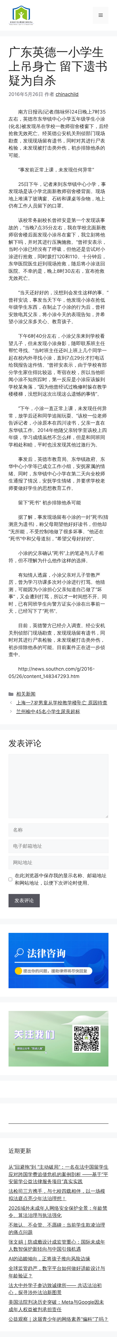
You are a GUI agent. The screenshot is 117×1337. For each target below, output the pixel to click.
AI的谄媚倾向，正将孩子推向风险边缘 (49, 1259)
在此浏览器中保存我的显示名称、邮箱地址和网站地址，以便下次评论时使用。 (60, 879)
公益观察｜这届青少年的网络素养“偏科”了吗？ (58, 1319)
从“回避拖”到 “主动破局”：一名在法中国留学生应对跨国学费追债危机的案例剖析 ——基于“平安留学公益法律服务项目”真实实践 (58, 1174)
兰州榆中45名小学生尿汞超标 (48, 711)
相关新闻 (25, 694)
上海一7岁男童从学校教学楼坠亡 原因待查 (61, 703)
